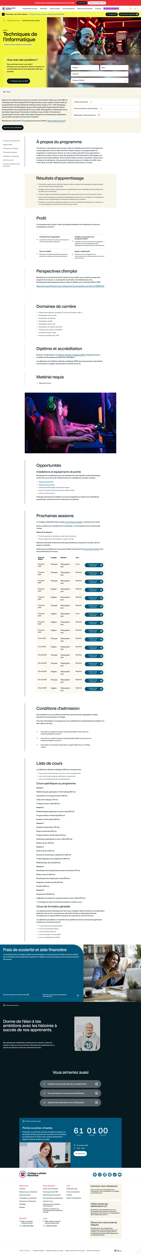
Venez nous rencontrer (84, 8)
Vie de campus (55, 8)
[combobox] (99, 80)
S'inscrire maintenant (111, 8)
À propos (98, 8)
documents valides (91, 549)
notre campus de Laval (56, 121)
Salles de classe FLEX (46, 482)
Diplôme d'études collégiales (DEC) (71, 355)
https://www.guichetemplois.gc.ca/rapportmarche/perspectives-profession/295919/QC (70, 286)
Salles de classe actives (47, 484)
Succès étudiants (68, 8)
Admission (43, 8)
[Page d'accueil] (32, 1177)
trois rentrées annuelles (73, 522)
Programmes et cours (30, 8)
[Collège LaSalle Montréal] (8, 8)
